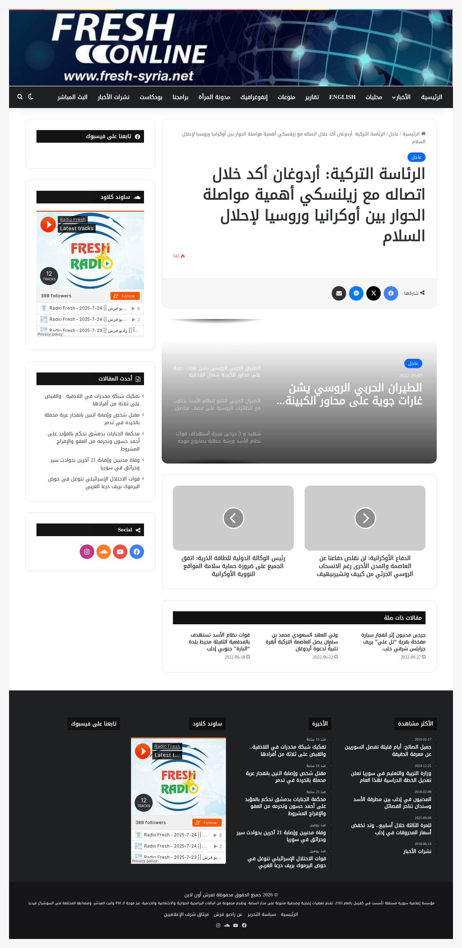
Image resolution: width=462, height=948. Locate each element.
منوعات (286, 97)
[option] (299, 391)
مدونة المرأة (214, 97)
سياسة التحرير (262, 914)
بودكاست (151, 97)
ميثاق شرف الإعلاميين (186, 914)
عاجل (394, 133)
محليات (374, 97)
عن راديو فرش (228, 914)
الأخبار (403, 97)
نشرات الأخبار (114, 97)
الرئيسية (432, 97)
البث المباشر (73, 97)
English (342, 97)
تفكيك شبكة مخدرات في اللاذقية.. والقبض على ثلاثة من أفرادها (92, 400)
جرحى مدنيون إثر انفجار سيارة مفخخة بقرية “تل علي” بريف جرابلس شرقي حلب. (393, 642)
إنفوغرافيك (254, 97)
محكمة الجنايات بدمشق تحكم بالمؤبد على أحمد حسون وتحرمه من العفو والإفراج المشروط (94, 441)
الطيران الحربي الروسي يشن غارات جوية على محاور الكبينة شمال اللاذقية (353, 394)
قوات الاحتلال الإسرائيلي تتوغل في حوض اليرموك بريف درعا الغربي (94, 482)
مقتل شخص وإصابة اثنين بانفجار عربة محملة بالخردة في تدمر (92, 418)
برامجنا (180, 97)
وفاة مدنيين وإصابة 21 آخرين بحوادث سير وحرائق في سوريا (95, 464)
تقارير (312, 97)
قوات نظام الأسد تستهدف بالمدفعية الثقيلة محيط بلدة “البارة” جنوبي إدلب (219, 642)
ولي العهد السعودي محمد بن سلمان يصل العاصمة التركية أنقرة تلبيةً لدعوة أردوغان (302, 642)
